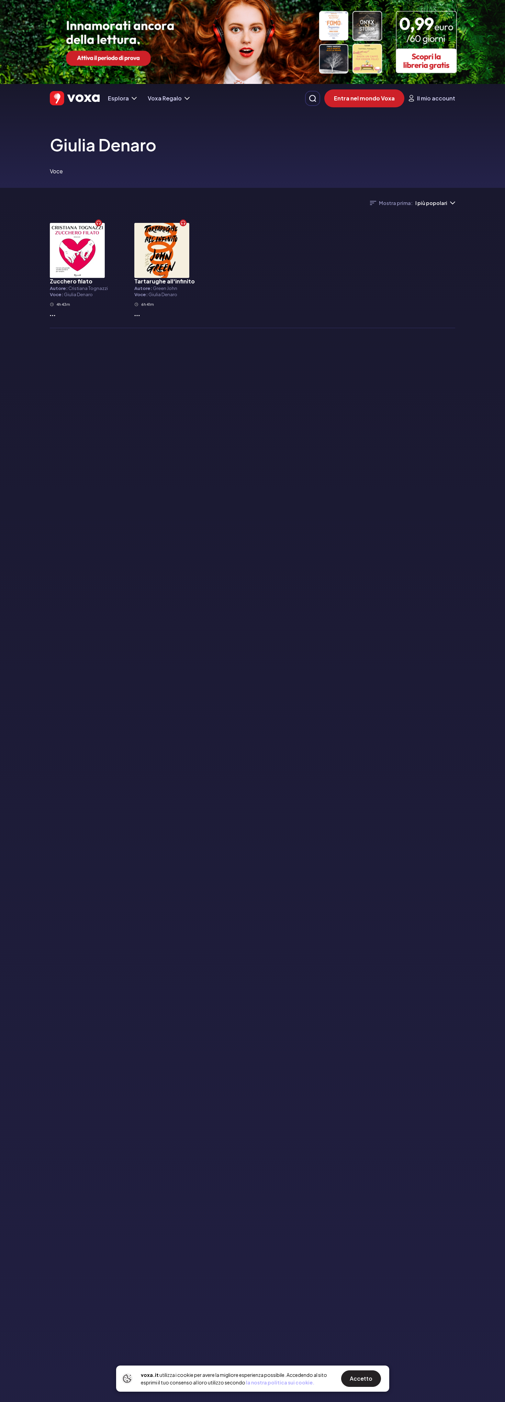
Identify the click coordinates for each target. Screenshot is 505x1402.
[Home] (75, 98)
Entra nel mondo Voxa (364, 98)
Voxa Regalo (165, 98)
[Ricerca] (312, 98)
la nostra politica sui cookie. (280, 1382)
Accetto (361, 1378)
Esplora (118, 98)
